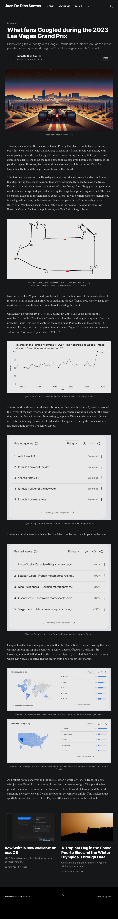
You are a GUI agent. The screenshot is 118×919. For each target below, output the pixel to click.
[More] (88, 6)
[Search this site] (111, 6)
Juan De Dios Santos (23, 5)
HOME (50, 6)
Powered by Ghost (104, 896)
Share (105, 57)
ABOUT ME (64, 6)
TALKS (78, 6)
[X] (63, 895)
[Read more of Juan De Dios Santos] (11, 58)
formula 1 (12, 23)
